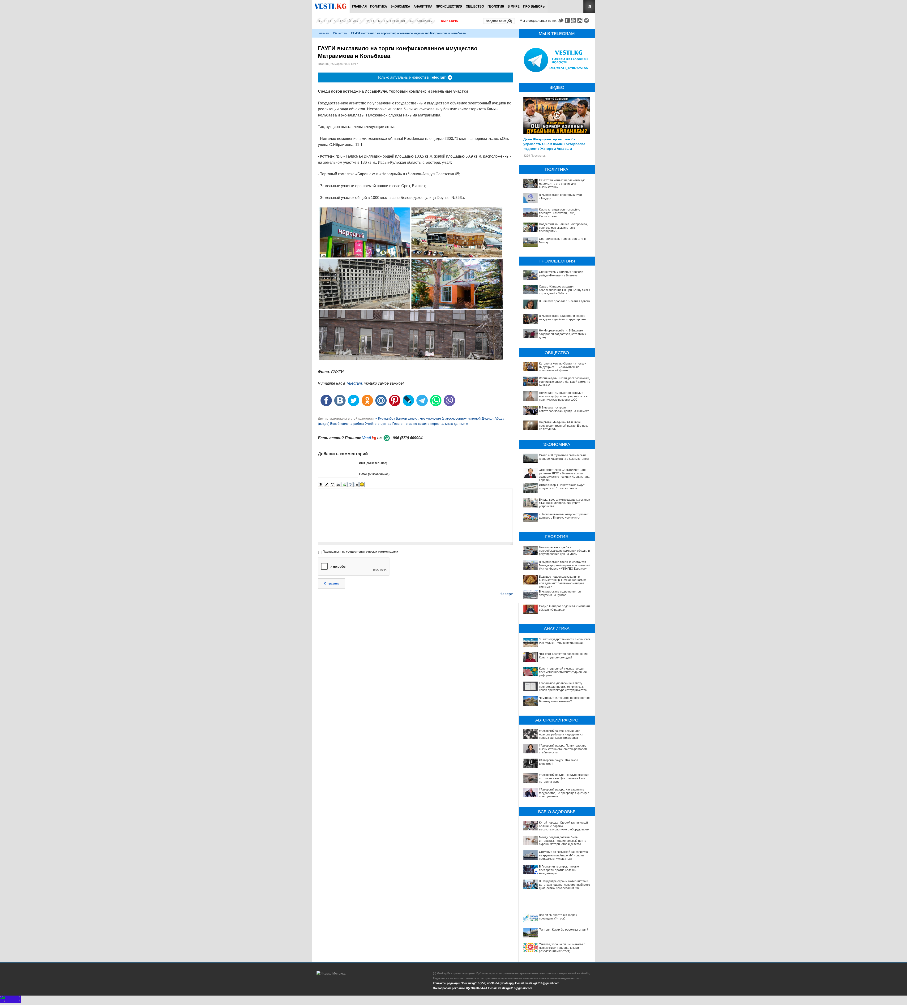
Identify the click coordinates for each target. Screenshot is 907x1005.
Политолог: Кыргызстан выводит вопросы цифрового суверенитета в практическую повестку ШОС (563, 396)
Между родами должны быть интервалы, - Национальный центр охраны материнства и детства (562, 841)
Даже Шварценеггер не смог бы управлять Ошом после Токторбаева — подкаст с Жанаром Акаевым (556, 144)
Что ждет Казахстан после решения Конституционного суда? (563, 655)
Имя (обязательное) (373, 463)
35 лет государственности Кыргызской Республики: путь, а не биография (565, 641)
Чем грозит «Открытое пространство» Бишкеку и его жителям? (564, 699)
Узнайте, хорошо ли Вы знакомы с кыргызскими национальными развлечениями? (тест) (562, 948)
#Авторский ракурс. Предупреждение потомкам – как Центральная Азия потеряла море (564, 778)
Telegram (587, 20)
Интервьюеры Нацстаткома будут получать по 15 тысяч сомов (562, 486)
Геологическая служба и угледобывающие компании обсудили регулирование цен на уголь (564, 551)
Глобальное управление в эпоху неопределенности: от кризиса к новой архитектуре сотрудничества (563, 687)
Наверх (506, 594)
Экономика (400, 6)
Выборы (324, 21)
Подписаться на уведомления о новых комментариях (360, 551)
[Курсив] (326, 484)
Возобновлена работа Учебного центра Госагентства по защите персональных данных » (399, 423)
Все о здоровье (421, 21)
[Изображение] (344, 484)
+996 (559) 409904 (407, 438)
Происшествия (449, 6)
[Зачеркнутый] (338, 484)
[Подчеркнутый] (332, 484)
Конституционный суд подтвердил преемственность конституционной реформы (563, 672)
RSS (589, 6)
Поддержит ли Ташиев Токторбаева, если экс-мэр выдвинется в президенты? (563, 228)
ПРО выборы (534, 6)
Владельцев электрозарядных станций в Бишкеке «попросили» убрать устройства (565, 503)
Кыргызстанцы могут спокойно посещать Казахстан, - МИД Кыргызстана (559, 213)
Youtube (574, 20)
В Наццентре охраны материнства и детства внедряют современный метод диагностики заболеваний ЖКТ (565, 885)
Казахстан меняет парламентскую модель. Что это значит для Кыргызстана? (562, 184)
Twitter (560, 20)
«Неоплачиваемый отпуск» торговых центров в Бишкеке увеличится (564, 516)
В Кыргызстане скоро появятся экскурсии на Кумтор (560, 593)
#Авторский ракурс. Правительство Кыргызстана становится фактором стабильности (563, 749)
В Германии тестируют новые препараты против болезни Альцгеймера (559, 870)
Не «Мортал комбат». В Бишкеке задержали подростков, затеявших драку (562, 334)
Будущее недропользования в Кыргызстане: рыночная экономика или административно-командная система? (562, 581)
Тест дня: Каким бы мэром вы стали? (563, 929)
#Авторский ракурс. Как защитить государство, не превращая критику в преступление (564, 793)
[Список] (356, 484)
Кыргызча (449, 21)
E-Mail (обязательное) (374, 474)
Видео (370, 21)
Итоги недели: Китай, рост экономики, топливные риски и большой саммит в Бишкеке (564, 382)
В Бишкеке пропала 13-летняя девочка (565, 301)
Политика (378, 6)
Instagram (580, 20)
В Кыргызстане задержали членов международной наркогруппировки (562, 317)
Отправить (331, 583)
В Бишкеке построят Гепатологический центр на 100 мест (564, 409)
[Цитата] (350, 484)
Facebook (567, 20)
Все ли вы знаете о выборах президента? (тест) (558, 916)
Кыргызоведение (392, 21)
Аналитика (423, 6)
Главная (359, 6)
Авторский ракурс (348, 21)
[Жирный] (320, 484)
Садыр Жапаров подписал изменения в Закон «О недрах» (564, 608)
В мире (514, 6)
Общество (475, 6)
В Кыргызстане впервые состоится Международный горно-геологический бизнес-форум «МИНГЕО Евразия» (564, 565)
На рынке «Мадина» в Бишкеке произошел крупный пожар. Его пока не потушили (563, 426)
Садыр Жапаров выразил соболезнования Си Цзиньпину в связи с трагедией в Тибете (565, 290)
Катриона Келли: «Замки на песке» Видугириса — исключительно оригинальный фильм (562, 367)
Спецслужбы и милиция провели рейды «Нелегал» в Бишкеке (561, 273)
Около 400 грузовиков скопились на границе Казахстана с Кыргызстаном (564, 457)
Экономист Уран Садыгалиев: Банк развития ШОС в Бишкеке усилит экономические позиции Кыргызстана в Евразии (565, 475)
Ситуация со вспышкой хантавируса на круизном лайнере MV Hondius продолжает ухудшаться (563, 855)
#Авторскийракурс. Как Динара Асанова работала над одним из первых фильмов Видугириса (561, 734)
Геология (496, 6)
